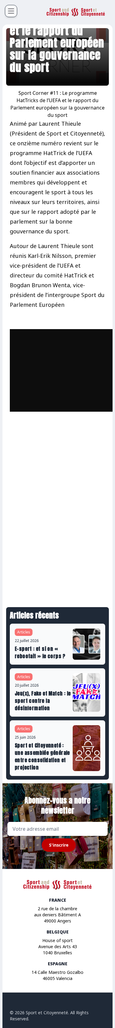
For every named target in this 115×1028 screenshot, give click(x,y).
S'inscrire (58, 845)
